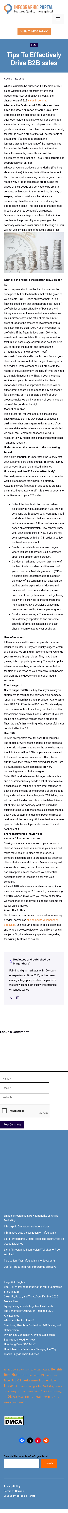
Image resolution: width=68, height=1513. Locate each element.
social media (33, 1392)
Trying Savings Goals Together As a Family (28, 1306)
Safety (13, 1392)
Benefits (57, 1369)
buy (30, 1375)
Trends (46, 1396)
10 (5, 1370)
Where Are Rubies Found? (19, 1320)
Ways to (8, 1402)
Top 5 (20, 1397)
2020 (39, 1370)
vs (58, 1397)
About (46, 1369)
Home (43, 1380)
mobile (59, 1386)
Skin (25, 1392)
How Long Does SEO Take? (20, 1344)
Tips (8, 1396)
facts (7, 1380)
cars (55, 1375)
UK (53, 1396)
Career (48, 1375)
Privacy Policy (12, 1486)
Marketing (48, 1386)
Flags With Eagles (14, 1282)
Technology (57, 1392)
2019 (33, 1369)
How (52, 1380)
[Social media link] (10, 997)
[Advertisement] (34, 1175)
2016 (15, 1369)
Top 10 (29, 1396)
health (26, 1380)
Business (20, 1374)
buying (36, 1375)
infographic (35, 1386)
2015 (10, 1370)
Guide (16, 1380)
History (34, 1381)
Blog (34, 45)
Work (15, 1402)
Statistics (46, 1391)
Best (7, 1375)
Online (7, 1391)
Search (49, 1463)
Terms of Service (14, 1491)
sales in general (37, 100)
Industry (23, 1386)
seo (19, 1391)
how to (11, 1385)
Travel (37, 1397)
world (22, 1402)
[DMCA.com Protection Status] (14, 1424)
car (42, 1375)
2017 (21, 1369)
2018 (27, 1370)
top (15, 1397)
